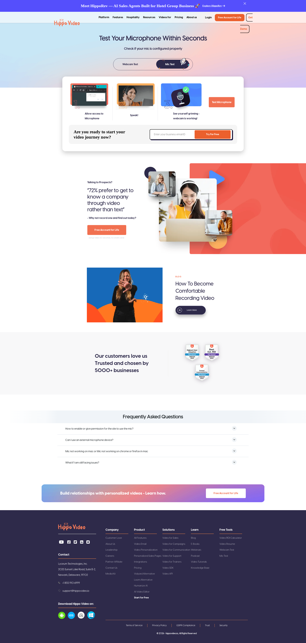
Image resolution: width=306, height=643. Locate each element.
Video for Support (171, 556)
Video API (167, 573)
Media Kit (111, 573)
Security (223, 625)
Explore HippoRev (212, 5)
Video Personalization (146, 550)
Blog (193, 538)
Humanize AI (141, 585)
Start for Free (141, 597)
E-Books (195, 544)
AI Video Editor (141, 591)
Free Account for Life (229, 17)
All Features (140, 538)
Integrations (140, 562)
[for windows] (92, 618)
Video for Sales (170, 538)
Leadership (111, 550)
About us (191, 17)
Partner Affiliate (114, 562)
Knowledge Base (200, 568)
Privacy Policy (159, 625)
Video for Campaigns (173, 544)
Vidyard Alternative (144, 573)
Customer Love (114, 538)
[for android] (63, 618)
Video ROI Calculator (230, 538)
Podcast (195, 556)
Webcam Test (226, 550)
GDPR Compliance (185, 625)
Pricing (179, 17)
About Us (110, 544)
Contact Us (111, 568)
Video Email (140, 544)
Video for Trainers (171, 562)
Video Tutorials (199, 562)
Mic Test (223, 556)
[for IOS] (72, 618)
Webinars (196, 550)
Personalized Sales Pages (147, 556)
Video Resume (227, 544)
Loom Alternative (143, 580)
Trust (207, 625)
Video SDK (168, 568)
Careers (110, 556)
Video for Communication (176, 550)
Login (208, 17)
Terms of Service (134, 625)
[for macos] (82, 618)
